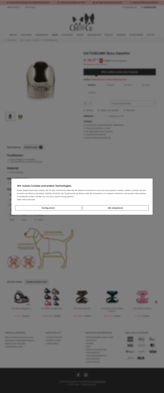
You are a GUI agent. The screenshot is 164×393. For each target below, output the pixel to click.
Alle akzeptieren (115, 208)
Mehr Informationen (26, 199)
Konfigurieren (48, 208)
